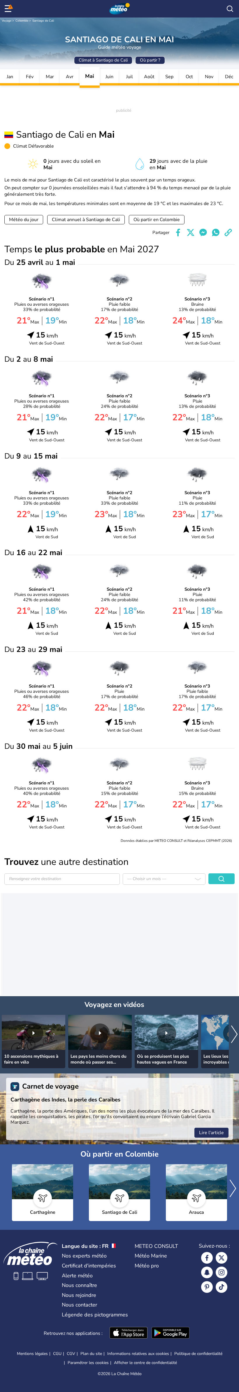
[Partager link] (228, 232)
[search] (230, 8)
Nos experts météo (84, 1255)
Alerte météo (77, 1275)
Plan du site (91, 1353)
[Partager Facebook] (178, 232)
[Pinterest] (207, 1287)
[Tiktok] (221, 1287)
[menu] (9, 8)
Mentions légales (32, 1353)
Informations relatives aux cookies (138, 1353)
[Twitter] (221, 1258)
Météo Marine (151, 1255)
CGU (57, 1353)
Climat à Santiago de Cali (103, 60)
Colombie (21, 21)
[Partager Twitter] (190, 232)
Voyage (6, 21)
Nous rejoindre (79, 1295)
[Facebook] (207, 1258)
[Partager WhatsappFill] (215, 232)
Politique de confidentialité (198, 1353)
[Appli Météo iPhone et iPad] (128, 1333)
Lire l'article (211, 1132)
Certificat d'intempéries (89, 1265)
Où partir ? (150, 60)
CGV (71, 1353)
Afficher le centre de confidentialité (145, 1362)
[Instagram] (221, 1272)
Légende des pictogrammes (95, 1314)
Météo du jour (23, 219)
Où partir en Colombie (156, 219)
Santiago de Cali (43, 21)
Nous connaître (79, 1285)
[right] (234, 1034)
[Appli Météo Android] (170, 1333)
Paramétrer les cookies (88, 1362)
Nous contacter (79, 1304)
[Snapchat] (207, 1272)
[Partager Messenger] (203, 232)
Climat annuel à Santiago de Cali (86, 219)
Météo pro (147, 1265)
